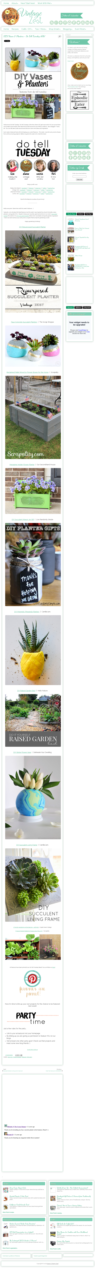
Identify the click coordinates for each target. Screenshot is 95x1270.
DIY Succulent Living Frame (26, 845)
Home (6, 29)
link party (29, 1057)
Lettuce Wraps (78, 255)
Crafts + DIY (26, 29)
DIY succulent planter (23, 216)
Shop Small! (54, 29)
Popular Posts (71, 214)
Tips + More (40, 29)
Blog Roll (87, 307)
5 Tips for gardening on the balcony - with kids (26, 927)
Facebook (24, 188)
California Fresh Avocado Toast (19, 1205)
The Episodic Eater (73, 86)
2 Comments (9, 1055)
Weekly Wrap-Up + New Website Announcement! (72, 1188)
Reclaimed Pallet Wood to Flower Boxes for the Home (28, 372)
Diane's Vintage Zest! (52, 1263)
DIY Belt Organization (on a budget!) (21, 1232)
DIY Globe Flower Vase (22, 752)
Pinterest (31, 188)
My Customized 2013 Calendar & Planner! (23, 1240)
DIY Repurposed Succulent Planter (32, 227)
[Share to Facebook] (21, 1055)
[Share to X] (20, 1055)
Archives (80, 214)
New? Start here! (28, 3)
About (15, 3)
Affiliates (78, 307)
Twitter (44, 188)
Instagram (38, 188)
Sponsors (70, 307)
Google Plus (51, 188)
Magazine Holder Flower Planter (22, 465)
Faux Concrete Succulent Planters (24, 322)
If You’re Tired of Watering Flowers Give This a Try (29, 931)
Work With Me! (45, 3)
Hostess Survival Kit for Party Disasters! (22, 1224)
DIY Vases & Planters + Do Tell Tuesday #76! (24, 36)
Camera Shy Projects (63, 1241)
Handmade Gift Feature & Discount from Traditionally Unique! (74, 1197)
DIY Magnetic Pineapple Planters (26, 612)
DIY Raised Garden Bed (26, 691)
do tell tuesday (17, 1057)
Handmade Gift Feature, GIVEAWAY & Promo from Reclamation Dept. (82, 266)
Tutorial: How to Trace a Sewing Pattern (69, 1205)
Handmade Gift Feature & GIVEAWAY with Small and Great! (82, 248)
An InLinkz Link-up (32, 1049)
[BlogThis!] (18, 1055)
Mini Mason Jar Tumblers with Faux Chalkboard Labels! (72, 1233)
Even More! (80, 29)
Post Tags (88, 214)
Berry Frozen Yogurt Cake (18, 1188)
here (53, 967)
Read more (71, 61)
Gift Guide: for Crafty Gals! (65, 1224)
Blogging (67, 29)
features (24, 1057)
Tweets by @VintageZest (40, 1256)
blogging (10, 1057)
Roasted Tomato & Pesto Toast (19, 1196)
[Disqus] (32, 1099)
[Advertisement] (79, 126)
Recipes (15, 29)
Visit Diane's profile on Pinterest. (11, 1256)
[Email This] (16, 1055)
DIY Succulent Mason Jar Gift (23, 519)
